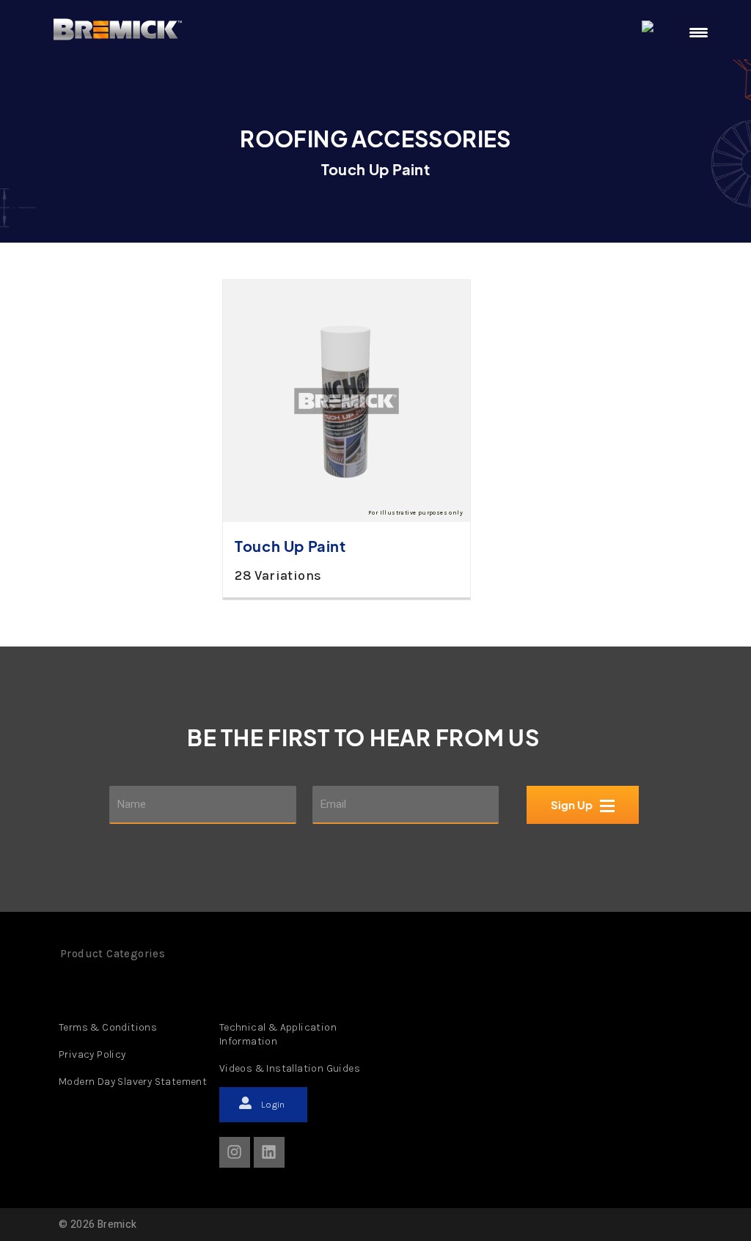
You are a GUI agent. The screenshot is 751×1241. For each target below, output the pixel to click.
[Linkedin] (269, 1152)
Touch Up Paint (290, 546)
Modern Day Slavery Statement (133, 1081)
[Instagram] (234, 1152)
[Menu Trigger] (699, 31)
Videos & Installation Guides (289, 1068)
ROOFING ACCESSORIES (375, 138)
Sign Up (572, 804)
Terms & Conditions (108, 1027)
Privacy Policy (92, 1054)
